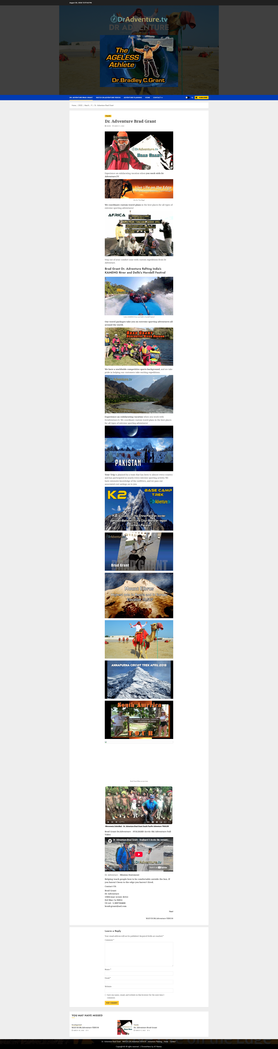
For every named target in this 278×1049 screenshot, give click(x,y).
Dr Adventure (139, 27)
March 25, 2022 (79, 1030)
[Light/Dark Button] (187, 97)
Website (108, 986)
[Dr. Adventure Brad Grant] (124, 1027)
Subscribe (203, 97)
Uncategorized (77, 1025)
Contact (157, 97)
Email (108, 978)
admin (109, 126)
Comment (109, 940)
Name (108, 969)
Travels (108, 116)
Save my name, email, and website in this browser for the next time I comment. (135, 996)
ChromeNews (146, 1046)
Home (147, 97)
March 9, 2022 (119, 126)
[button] (192, 97)
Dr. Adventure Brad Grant (81, 97)
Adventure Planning (133, 97)
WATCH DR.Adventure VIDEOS (108, 97)
